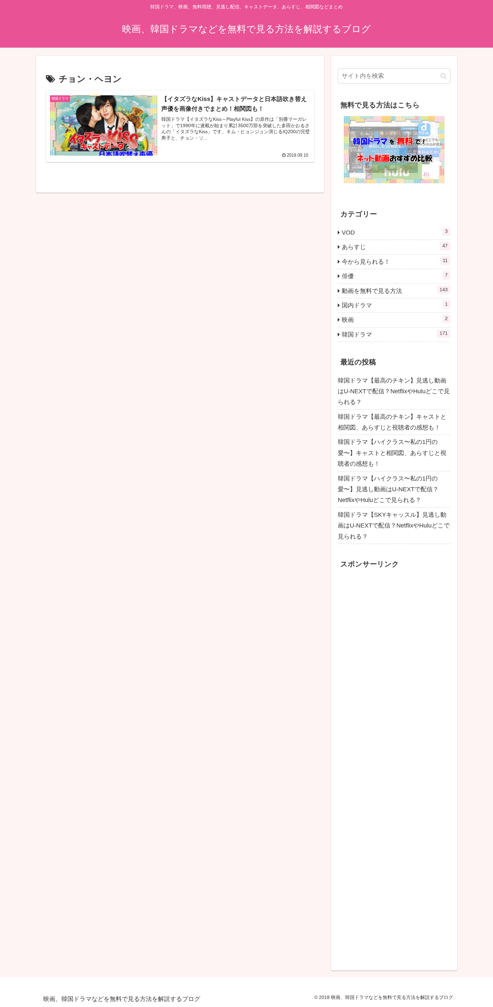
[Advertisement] (388, 773)
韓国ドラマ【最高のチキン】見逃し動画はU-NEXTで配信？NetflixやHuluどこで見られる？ (394, 391)
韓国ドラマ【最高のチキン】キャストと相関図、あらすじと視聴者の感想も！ (392, 422)
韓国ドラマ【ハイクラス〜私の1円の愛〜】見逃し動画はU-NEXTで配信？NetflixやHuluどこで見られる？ (388, 489)
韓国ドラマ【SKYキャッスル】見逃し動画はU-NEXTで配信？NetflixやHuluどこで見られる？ (394, 525)
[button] (443, 76)
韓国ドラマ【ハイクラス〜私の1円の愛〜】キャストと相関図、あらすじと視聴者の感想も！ (392, 453)
